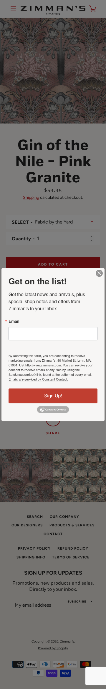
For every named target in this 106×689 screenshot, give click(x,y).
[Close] (99, 273)
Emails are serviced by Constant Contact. (38, 379)
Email (14, 321)
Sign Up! (53, 395)
